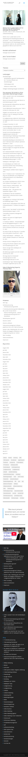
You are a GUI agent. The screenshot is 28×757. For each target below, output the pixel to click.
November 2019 (7, 412)
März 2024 (5, 373)
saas (19, 481)
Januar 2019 (6, 421)
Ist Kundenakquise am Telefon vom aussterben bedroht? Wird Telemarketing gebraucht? (12, 165)
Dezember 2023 (7, 380)
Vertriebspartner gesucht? (9, 318)
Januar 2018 (6, 446)
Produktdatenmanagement (10, 722)
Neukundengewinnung (8, 481)
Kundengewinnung (15, 467)
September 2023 (7, 387)
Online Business (8, 708)
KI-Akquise (5, 124)
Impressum (5, 340)
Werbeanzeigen (14, 498)
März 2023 (5, 396)
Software (16, 483)
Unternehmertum (7, 493)
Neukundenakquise (8, 702)
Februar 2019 (6, 419)
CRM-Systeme (6, 460)
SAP (24, 31)
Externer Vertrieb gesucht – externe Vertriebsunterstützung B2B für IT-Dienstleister (12, 314)
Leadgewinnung (16, 469)
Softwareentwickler (7, 486)
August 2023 (6, 389)
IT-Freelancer (6, 464)
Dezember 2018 (7, 423)
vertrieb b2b (20, 493)
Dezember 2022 (7, 403)
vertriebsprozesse (18, 495)
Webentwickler (6, 498)
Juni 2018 (5, 435)
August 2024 (6, 361)
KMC (6, 31)
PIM (15, 481)
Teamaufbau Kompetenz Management (12, 213)
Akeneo (5, 457)
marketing (18, 474)
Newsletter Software (9, 706)
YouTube (22, 498)
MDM (5, 699)
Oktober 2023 (6, 384)
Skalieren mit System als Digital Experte (12, 217)
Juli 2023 (5, 391)
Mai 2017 (5, 451)
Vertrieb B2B (7, 734)
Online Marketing (8, 711)
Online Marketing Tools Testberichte (13, 715)
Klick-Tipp (5, 302)
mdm (15, 476)
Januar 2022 (6, 410)
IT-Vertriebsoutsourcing (9, 640)
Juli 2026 (5, 350)
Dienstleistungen (7, 76)
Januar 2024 (6, 377)
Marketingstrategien (7, 476)
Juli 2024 (5, 364)
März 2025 (5, 357)
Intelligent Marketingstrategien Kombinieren (13, 88)
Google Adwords (8, 676)
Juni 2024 (5, 366)
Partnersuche (19, 31)
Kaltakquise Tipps (8, 683)
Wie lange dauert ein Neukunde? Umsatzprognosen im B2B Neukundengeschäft (10, 257)
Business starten (7, 320)
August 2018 (6, 430)
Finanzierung (7, 674)
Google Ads (12, 462)
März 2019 (5, 417)
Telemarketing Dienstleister (10, 642)
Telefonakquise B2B (9, 84)
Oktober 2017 (6, 449)
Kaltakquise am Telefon (9, 681)
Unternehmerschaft (18, 490)
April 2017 (5, 453)
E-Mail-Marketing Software (10, 672)
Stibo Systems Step (8, 729)
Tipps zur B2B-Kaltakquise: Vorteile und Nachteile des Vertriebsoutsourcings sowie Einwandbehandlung (13, 157)
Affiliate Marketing (8, 663)
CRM (20, 457)
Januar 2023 (6, 400)
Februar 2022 (6, 407)
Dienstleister (13, 460)
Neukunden (5, 479)
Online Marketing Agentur (10, 713)
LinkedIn (5, 472)
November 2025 (7, 354)
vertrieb (14, 493)
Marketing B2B (7, 695)
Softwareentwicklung (8, 33)
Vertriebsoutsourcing (8, 305)
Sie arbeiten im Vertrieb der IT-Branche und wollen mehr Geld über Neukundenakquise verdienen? (14, 650)
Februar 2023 (6, 398)
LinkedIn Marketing (13, 472)
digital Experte (21, 460)
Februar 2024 (6, 375)
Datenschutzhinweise (8, 337)
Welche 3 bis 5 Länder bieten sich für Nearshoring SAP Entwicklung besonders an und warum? (13, 29)
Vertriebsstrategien (8, 738)
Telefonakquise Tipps (8, 490)
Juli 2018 (5, 433)
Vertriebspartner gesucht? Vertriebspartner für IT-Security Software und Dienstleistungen (14, 80)
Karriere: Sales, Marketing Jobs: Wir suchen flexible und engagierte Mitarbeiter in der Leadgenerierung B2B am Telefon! (13, 331)
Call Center (6, 667)
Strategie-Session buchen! (9, 52)
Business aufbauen (7, 323)
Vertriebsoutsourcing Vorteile (11, 306)
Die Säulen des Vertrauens (10, 654)
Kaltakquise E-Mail (7, 161)
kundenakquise (6, 467)
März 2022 (5, 405)
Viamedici (6, 741)
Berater (10, 457)
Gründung (6, 679)
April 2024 (5, 371)
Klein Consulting (7, 335)
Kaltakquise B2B (14, 464)
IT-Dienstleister (20, 462)
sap (22, 481)
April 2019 (5, 414)
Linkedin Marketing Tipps (8, 474)
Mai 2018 (5, 437)
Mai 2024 (5, 368)
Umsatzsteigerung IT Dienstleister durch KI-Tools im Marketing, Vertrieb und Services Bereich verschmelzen (13, 128)
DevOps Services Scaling (9, 241)
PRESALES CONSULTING (10, 86)
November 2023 (7, 382)
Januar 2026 (6, 352)
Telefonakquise (10, 488)
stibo (4, 488)
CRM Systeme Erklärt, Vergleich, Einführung (14, 669)
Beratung (15, 457)
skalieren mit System (7, 483)
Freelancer (5, 462)
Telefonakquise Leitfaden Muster (11, 169)
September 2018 (7, 428)
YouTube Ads (7, 743)
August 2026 (6, 348)
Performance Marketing (9, 720)
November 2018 (7, 426)
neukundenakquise (14, 479)
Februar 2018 (6, 444)
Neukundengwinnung (9, 704)
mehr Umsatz (21, 476)
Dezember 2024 (7, 359)
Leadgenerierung (7, 469)
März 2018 (5, 442)
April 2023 (5, 394)
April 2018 (5, 439)
